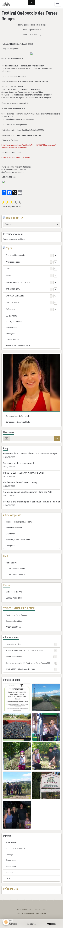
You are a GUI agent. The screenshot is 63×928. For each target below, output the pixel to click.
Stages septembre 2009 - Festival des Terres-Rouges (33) (31, 663)
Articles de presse (13, 262)
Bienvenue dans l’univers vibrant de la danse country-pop (30, 453)
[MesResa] (51, 924)
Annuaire (9, 873)
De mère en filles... (13, 340)
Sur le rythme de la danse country (19, 463)
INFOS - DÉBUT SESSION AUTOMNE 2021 (23, 473)
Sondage (9, 855)
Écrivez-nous (11, 861)
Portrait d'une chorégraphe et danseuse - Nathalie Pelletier (31, 501)
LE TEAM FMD (11, 316)
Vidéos (8, 276)
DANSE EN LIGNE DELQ (15, 296)
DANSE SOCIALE (12, 303)
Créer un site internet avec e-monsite (31, 910)
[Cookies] (6, 922)
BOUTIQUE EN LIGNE (14, 322)
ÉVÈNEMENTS (11, 309)
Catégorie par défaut (31, 644)
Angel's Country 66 (13, 627)
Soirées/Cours (11, 328)
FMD (8, 269)
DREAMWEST (11, 534)
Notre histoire (11, 563)
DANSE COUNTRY (13, 289)
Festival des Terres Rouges (16, 615)
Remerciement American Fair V (18, 346)
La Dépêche (10, 546)
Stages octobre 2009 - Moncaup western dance (31, 651)
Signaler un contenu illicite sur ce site (31, 913)
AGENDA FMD (11, 843)
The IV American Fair (31, 657)
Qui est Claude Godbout (15, 575)
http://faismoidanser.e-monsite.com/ (16, 157)
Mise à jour (10, 334)
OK (57, 438)
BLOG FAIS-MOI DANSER (15, 849)
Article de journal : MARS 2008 (18, 540)
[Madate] (31, 924)
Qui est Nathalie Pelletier (15, 569)
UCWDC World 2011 (14, 598)
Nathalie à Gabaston (14, 528)
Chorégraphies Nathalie (15, 255)
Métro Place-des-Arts (14, 592)
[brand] (7, 4)
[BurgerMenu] (58, 4)
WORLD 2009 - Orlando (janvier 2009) (31, 669)
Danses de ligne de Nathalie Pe (18, 416)
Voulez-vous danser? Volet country (20, 482)
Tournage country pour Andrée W (19, 522)
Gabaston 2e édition (14, 621)
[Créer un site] (11, 924)
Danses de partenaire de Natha (18, 422)
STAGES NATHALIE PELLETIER (18, 282)
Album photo (11, 867)
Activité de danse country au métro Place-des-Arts (27, 492)
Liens (8, 878)
